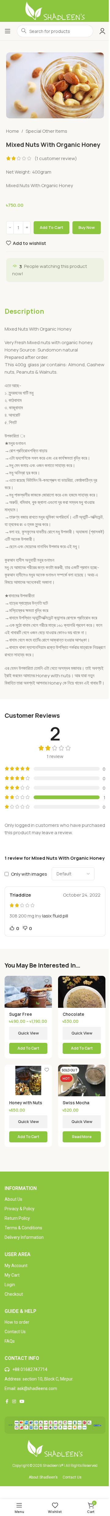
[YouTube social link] (22, 1401)
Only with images (29, 874)
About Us (13, 1199)
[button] (28, 1136)
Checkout (14, 1294)
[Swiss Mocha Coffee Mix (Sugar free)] (81, 1080)
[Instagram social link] (14, 1401)
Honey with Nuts (25, 1103)
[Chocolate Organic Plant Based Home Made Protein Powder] (81, 991)
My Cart (12, 1275)
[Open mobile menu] (8, 31)
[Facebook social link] (6, 1401)
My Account (16, 1265)
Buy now (87, 227)
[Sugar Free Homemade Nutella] (28, 991)
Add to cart (51, 227)
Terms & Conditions (23, 1227)
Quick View (28, 1033)
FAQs (10, 1341)
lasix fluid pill (55, 916)
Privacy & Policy (20, 1208)
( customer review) (56, 158)
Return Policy (17, 1218)
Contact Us (15, 1331)
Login (10, 1284)
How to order (17, 1322)
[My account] (102, 31)
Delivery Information (24, 1237)
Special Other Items (46, 131)
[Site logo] (55, 10)
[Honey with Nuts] (28, 1080)
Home (12, 131)
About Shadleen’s (43, 1477)
